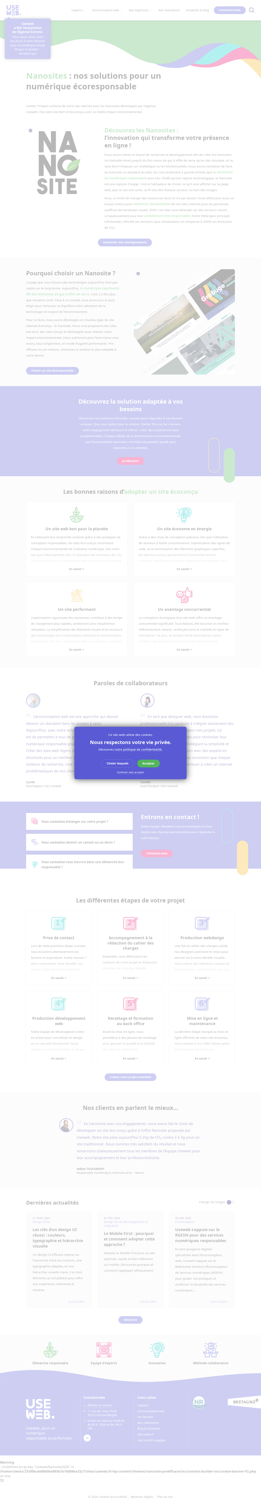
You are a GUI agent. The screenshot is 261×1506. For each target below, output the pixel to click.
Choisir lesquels (117, 763)
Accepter (148, 763)
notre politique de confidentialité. (139, 749)
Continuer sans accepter (130, 772)
